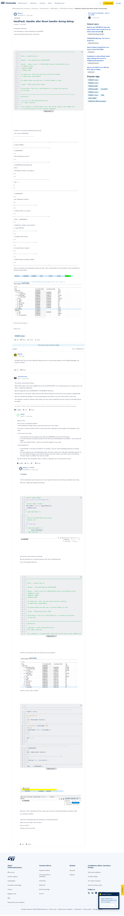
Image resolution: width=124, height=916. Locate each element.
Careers (10, 889)
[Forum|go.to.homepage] (8, 3)
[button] (108, 3)
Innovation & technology (14, 885)
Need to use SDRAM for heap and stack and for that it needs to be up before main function (99, 29)
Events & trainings (44, 889)
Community (42, 880)
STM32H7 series (93, 80)
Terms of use (52, 909)
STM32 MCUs (54, 8)
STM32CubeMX (93, 86)
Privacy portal (87, 909)
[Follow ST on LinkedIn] (92, 893)
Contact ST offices (44, 870)
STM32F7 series (93, 95)
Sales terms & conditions (65, 909)
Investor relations (13, 876)
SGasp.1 (20, 13)
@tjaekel (24, 474)
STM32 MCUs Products (66, 8)
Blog (9, 898)
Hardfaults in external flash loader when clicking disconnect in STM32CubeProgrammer (98, 58)
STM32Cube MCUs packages (97, 101)
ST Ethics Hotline (93, 876)
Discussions (35, 8)
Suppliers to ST (12, 893)
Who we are (11, 872)
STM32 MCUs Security (93, 43)
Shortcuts (72, 870)
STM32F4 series (20, 336)
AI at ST (41, 893)
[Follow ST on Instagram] (96, 893)
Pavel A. (20, 354)
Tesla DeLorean (22, 376)
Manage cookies (97, 909)
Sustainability (11, 881)
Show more (48, 111)
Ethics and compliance (94, 872)
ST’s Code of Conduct (94, 881)
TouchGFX (104, 89)
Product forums (44, 8)
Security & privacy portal (95, 885)
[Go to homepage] (20, 861)
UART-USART (92, 98)
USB (102, 95)
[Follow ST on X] (89, 893)
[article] (49, 362)
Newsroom (42, 885)
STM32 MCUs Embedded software (96, 34)
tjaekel (22, 414)
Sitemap (72, 874)
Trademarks (77, 909)
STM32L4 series (93, 92)
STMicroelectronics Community (21, 8)
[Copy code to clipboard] (82, 52)
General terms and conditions (16, 902)
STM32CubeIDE (93, 89)
